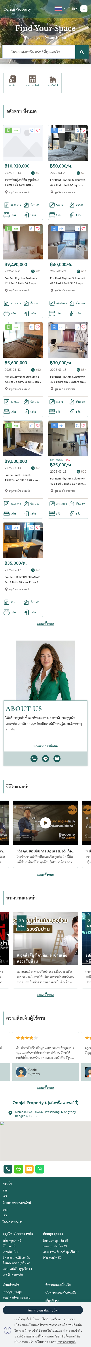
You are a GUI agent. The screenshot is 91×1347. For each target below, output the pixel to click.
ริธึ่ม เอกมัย (9, 1246)
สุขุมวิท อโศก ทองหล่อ (18, 1233)
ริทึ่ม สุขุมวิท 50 (52, 1257)
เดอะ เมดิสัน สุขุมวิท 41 (17, 1269)
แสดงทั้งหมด (45, 624)
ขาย (5, 1190)
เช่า (5, 1196)
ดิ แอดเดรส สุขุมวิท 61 (17, 1263)
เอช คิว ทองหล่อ (13, 1274)
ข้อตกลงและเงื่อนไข (58, 1285)
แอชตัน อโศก (11, 1252)
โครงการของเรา (13, 1222)
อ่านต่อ (10, 729)
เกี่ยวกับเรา (52, 1301)
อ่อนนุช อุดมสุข (53, 1233)
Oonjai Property (17, 9)
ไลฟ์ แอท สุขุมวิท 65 (55, 1240)
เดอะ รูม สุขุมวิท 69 (55, 1246)
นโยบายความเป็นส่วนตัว (61, 1293)
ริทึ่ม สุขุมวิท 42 (12, 1240)
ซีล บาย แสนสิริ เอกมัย (16, 1257)
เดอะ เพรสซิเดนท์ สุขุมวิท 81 (61, 1252)
